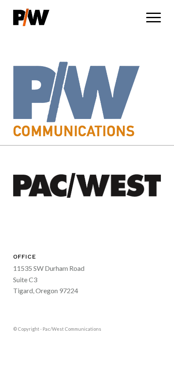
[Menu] (149, 17)
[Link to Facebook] (142, 327)
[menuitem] (149, 17)
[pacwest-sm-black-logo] (72, 17)
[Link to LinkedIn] (154, 327)
